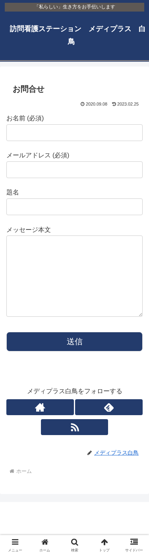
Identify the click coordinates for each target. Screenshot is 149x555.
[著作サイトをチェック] (40, 407)
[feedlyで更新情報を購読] (109, 407)
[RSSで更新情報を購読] (74, 427)
